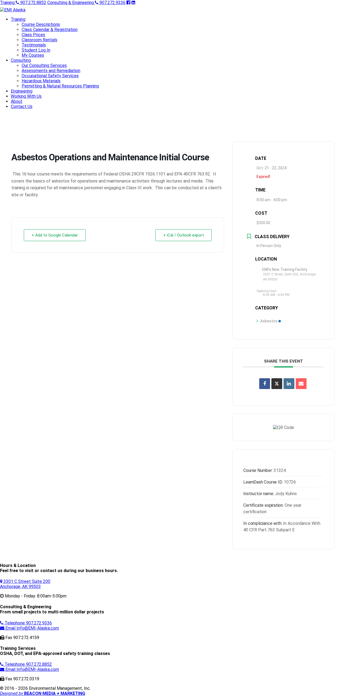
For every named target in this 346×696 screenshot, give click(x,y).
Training (18, 19)
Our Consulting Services (44, 65)
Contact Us (21, 106)
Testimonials (34, 45)
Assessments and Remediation (51, 70)
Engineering (21, 91)
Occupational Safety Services (50, 75)
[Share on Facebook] (264, 383)
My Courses (33, 55)
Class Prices (33, 34)
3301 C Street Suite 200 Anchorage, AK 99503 (25, 584)
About (16, 101)
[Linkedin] (289, 383)
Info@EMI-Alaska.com (32, 628)
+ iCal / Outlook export (183, 235)
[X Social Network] (276, 383)
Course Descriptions (41, 24)
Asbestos (268, 321)
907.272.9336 (86, 2)
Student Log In (36, 50)
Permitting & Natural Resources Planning (60, 86)
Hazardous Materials (41, 80)
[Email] (301, 383)
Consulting (21, 60)
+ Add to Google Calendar (55, 235)
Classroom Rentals (39, 39)
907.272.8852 (23, 2)
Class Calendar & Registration (50, 29)
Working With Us (26, 96)
